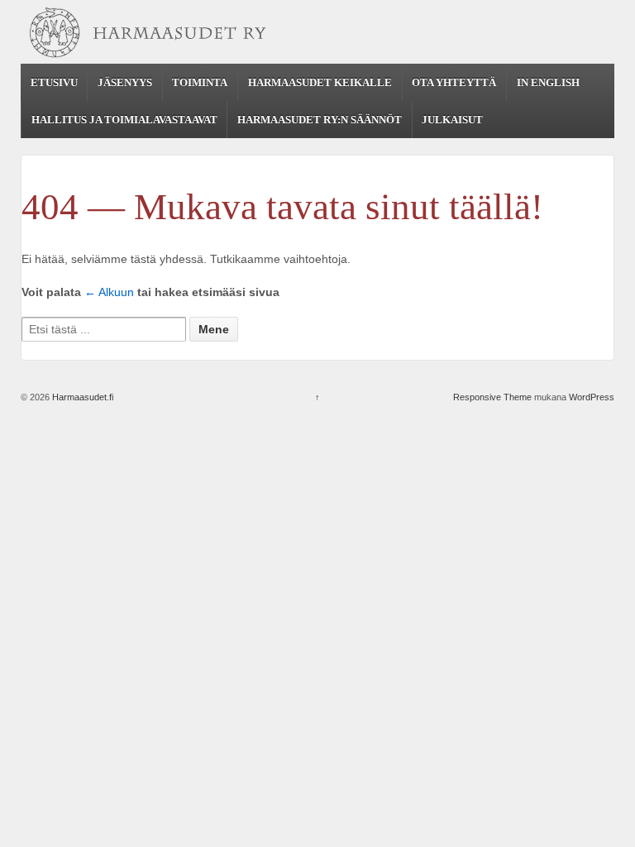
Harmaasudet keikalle (320, 82)
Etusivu (54, 82)
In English (548, 82)
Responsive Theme (492, 397)
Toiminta (199, 82)
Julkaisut (452, 119)
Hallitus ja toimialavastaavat (124, 119)
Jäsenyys (125, 82)
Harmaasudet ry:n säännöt (319, 119)
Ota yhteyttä (454, 82)
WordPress (591, 397)
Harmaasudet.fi (81, 397)
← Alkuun (109, 292)
